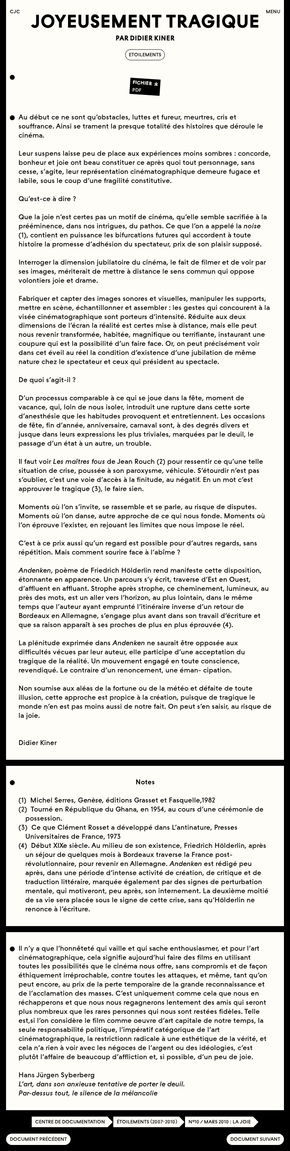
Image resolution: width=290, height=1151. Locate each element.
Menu (273, 11)
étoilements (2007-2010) (147, 1122)
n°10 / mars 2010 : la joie (219, 1122)
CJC (17, 11)
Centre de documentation (70, 1122)
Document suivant (255, 1139)
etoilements (145, 54)
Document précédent (38, 1139)
